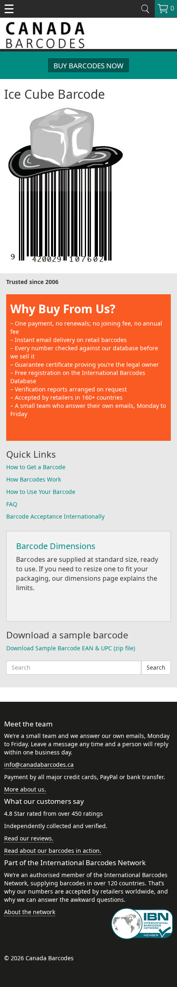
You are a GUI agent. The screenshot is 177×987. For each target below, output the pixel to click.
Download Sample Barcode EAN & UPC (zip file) (70, 648)
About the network (29, 912)
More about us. (25, 789)
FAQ (11, 504)
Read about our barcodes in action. (52, 850)
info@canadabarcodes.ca (39, 764)
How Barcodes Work (33, 479)
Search (156, 667)
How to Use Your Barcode (40, 492)
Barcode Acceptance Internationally (55, 516)
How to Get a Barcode (35, 467)
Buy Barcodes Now (88, 65)
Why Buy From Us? (62, 309)
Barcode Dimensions (55, 546)
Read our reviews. (29, 838)
